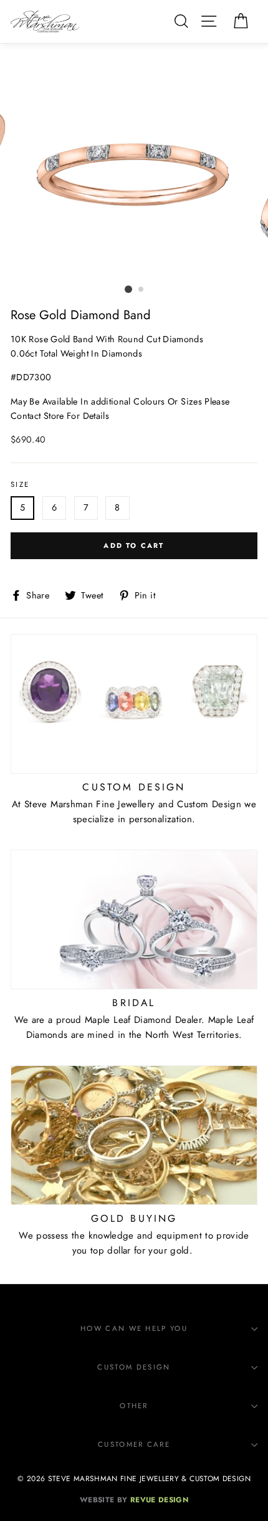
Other (134, 1406)
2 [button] (141, 290)
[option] (134, 175)
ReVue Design (134, 1499)
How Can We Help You (134, 1328)
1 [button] (128, 289)
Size (20, 484)
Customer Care (134, 1444)
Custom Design (133, 1367)
